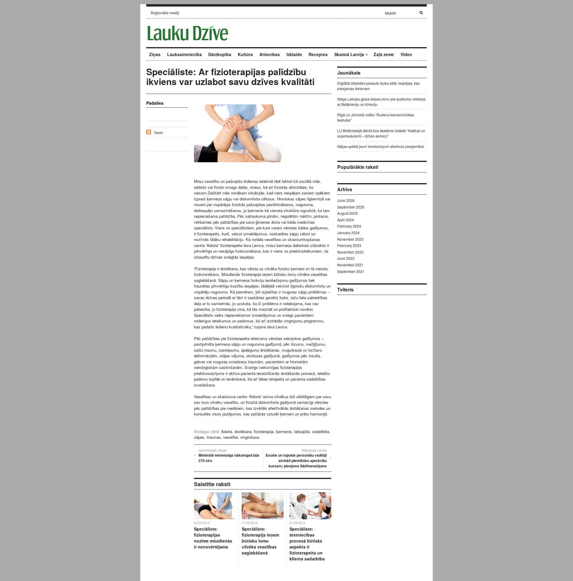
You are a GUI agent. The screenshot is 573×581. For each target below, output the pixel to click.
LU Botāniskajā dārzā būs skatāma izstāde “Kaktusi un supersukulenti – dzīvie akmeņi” (381, 133)
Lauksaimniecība (184, 54)
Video (406, 54)
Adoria (226, 431)
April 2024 (345, 219)
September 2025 (350, 206)
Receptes (318, 54)
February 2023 (349, 245)
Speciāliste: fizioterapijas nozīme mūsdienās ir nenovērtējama (213, 538)
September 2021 (350, 271)
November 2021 (350, 264)
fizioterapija (264, 431)
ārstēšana (243, 431)
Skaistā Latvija (349, 54)
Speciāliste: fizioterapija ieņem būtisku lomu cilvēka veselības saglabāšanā (260, 541)
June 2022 (346, 258)
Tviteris (345, 289)
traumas (214, 437)
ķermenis (284, 431)
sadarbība (320, 431)
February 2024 (349, 225)
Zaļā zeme (384, 54)
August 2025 (347, 213)
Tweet (158, 132)
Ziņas (155, 54)
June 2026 (346, 200)
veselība (230, 437)
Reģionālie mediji (165, 12)
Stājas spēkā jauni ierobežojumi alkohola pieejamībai (380, 146)
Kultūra (245, 54)
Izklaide (294, 54)
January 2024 (348, 232)
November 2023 (350, 239)
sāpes (199, 437)
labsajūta (302, 431)
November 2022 (350, 251)
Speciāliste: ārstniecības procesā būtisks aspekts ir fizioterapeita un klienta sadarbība (307, 544)
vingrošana (249, 437)
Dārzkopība (219, 54)
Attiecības (269, 54)
